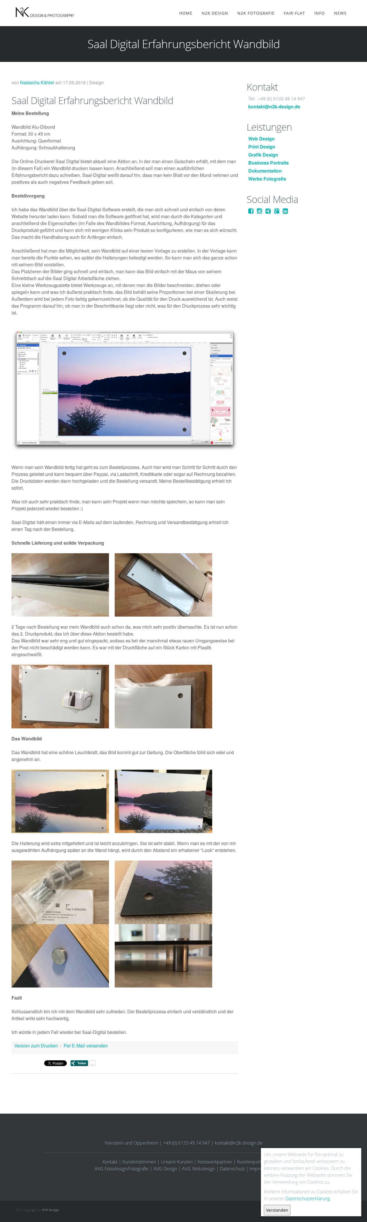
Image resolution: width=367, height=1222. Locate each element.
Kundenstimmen (139, 1162)
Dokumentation (265, 170)
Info (319, 13)
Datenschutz (232, 1169)
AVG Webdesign (198, 1169)
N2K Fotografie (256, 13)
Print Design (261, 146)
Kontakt (110, 1162)
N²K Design (50, 1210)
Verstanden (277, 1210)
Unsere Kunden (177, 1162)
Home (185, 13)
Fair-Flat (294, 13)
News (340, 13)
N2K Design (215, 13)
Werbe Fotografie (267, 178)
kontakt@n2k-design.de (274, 106)
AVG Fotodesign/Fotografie (122, 1169)
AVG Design (165, 1169)
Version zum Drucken (36, 1045)
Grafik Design (263, 154)
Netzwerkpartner (215, 1162)
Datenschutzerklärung (308, 1198)
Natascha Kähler (37, 82)
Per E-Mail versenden (86, 1045)
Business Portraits (268, 162)
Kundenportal (251, 1162)
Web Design (261, 138)
